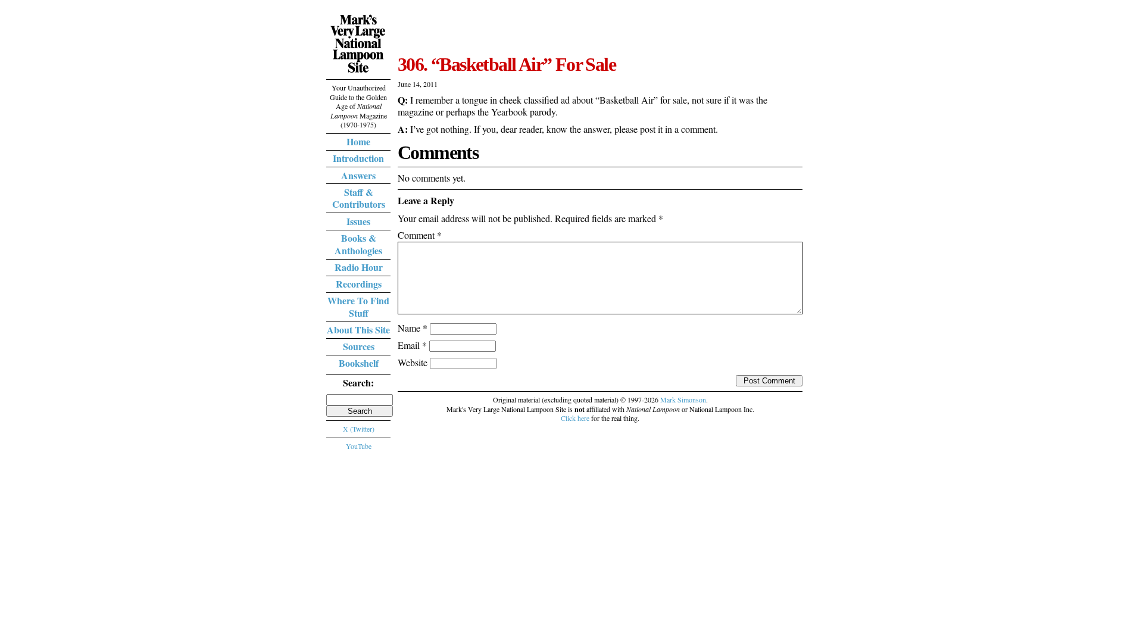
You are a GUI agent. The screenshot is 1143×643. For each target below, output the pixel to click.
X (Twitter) (358, 428)
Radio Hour (359, 267)
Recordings (359, 284)
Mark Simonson (683, 399)
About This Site (358, 329)
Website (412, 362)
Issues (358, 221)
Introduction (358, 158)
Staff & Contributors (358, 198)
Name (412, 328)
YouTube (358, 446)
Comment (420, 235)
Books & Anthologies (358, 244)
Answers (358, 175)
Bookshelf (359, 363)
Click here (575, 418)
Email (412, 345)
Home (358, 141)
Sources (358, 346)
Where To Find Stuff (358, 307)
